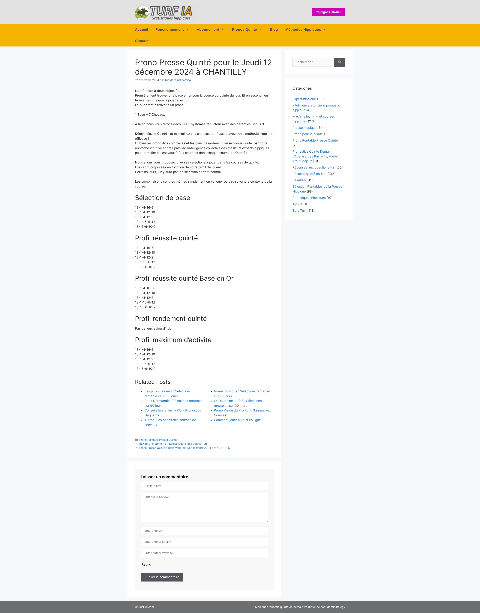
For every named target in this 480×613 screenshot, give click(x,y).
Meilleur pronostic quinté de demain (279, 607)
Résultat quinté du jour (309, 174)
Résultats (299, 180)
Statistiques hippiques (309, 198)
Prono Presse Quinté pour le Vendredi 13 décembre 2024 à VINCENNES (184, 447)
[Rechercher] (339, 62)
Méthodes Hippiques (303, 29)
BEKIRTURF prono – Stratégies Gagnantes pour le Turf (173, 443)
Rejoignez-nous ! (328, 12)
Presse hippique (304, 128)
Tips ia (297, 204)
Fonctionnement (169, 29)
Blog (274, 29)
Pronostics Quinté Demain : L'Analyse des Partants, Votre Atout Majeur (314, 156)
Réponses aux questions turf (314, 167)
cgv (342, 607)
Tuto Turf (299, 210)
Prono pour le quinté (307, 134)
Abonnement (208, 29)
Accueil (141, 29)
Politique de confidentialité (322, 607)
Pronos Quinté (244, 29)
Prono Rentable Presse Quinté (158, 439)
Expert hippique (304, 99)
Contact (141, 41)
